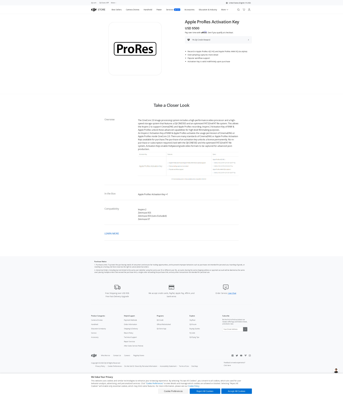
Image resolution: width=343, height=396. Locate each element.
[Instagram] (250, 355)
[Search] (238, 9)
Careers (127, 355)
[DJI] (94, 355)
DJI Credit (160, 320)
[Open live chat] (336, 370)
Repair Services (129, 341)
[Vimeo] (245, 355)
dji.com (93, 3)
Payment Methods (130, 320)
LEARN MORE (112, 233)
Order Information (130, 324)
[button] (238, 3)
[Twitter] (237, 355)
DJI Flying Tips (194, 337)
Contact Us (117, 355)
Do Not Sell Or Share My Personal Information (140, 366)
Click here (227, 365)
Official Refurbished (164, 324)
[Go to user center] (249, 9)
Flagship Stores (138, 355)
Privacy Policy (100, 366)
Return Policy (128, 333)
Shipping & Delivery (131, 329)
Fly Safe (192, 333)
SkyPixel (192, 320)
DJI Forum (192, 324)
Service (93, 333)
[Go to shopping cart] (244, 9)
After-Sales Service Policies (133, 346)
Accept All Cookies (236, 391)
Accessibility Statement (168, 366)
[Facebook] (232, 355)
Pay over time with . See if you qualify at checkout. (209, 32)
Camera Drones (97, 320)
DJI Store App (161, 329)
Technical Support (130, 337)
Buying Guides (194, 329)
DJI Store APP (104, 3)
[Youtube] (241, 355)
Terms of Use (184, 366)
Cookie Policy (193, 386)
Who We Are (105, 355)
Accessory (94, 337)
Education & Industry (98, 329)
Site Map (194, 366)
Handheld (94, 324)
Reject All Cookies (205, 391)
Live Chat (232, 293)
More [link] (113, 3)
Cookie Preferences (115, 366)
